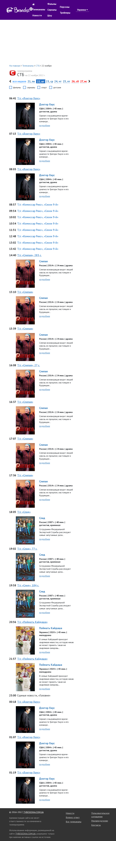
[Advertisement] (58, 42)
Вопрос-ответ (73, 817)
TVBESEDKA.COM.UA (33, 812)
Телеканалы (38, 9)
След (42, 518)
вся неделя (19, 81)
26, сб (75, 81)
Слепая (43, 261)
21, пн (31, 81)
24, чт (58, 81)
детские (57, 87)
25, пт (66, 81)
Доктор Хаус (47, 104)
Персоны (64, 6)
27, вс (83, 81)
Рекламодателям (99, 820)
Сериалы (52, 9)
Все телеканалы (73, 821)
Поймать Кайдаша (50, 628)
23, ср (49, 81)
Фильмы (51, 4)
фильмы (17, 87)
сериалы (31, 87)
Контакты (96, 825)
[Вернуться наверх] (111, 832)
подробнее (44, 125)
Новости (37, 15)
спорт (44, 87)
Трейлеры (65, 12)
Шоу (49, 15)
